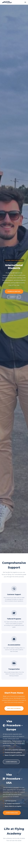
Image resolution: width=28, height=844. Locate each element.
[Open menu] (25, 2)
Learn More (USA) (12, 812)
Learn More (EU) (11, 761)
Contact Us (14, 297)
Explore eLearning (14, 708)
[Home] (7, 2)
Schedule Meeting (14, 291)
